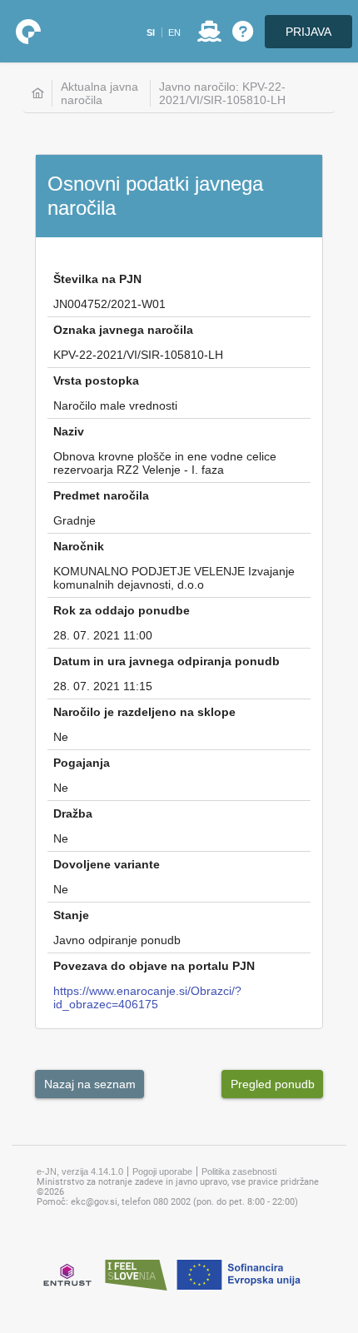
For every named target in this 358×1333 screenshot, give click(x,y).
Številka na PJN (97, 279)
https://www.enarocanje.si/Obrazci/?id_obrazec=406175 (147, 997)
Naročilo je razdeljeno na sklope (144, 712)
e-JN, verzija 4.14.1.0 (80, 1171)
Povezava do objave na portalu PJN (154, 965)
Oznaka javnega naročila (123, 329)
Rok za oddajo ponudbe (121, 610)
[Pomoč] (242, 31)
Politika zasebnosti (238, 1171)
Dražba (72, 813)
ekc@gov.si (94, 1201)
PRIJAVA (308, 31)
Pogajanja (81, 762)
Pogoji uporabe (162, 1171)
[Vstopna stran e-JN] (28, 31)
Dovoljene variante (106, 864)
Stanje (71, 915)
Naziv (68, 431)
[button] (150, 32)
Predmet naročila (101, 495)
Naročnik (78, 546)
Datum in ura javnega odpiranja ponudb (166, 661)
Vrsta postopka (96, 380)
